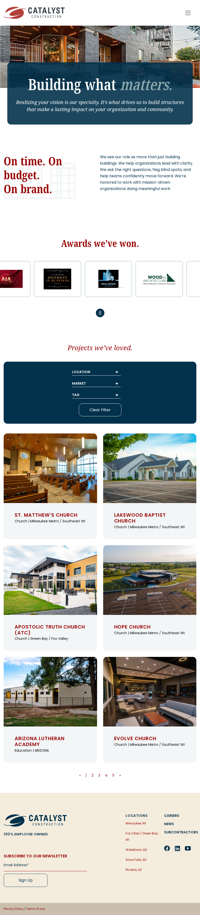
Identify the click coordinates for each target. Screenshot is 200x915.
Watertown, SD (136, 850)
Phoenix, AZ (134, 870)
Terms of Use (35, 909)
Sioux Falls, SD (136, 860)
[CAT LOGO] (35, 816)
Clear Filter (100, 410)
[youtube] (188, 848)
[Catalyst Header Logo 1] (34, 8)
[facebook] (167, 848)
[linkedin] (177, 848)
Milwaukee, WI (136, 823)
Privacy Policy (14, 909)
